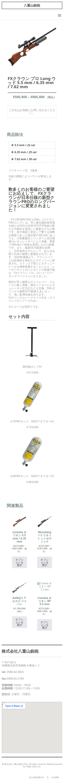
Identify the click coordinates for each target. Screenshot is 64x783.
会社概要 (55, 777)
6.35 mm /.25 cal (26, 152)
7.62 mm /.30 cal (26, 159)
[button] (59, 15)
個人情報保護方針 (36, 777)
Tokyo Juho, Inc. (33, 766)
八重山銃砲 (32, 5)
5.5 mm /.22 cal (25, 145)
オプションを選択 (19, 562)
